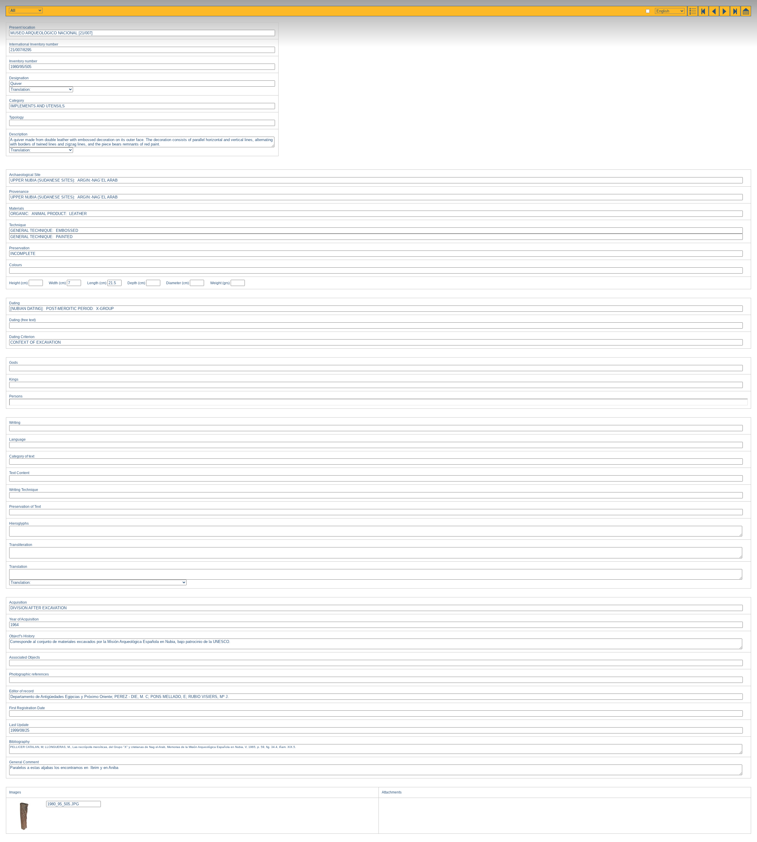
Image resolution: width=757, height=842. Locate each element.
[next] (724, 14)
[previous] (713, 14)
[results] (692, 14)
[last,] (734, 14)
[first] (703, 14)
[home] (745, 14)
